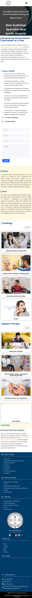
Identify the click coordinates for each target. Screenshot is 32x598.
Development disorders (16, 351)
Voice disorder (16, 421)
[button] (25, 3)
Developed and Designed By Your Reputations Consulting (17, 596)
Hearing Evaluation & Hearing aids (16, 251)
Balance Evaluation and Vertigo (16, 296)
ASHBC (9, 593)
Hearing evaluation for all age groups (16, 398)
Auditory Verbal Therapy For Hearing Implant (16, 273)
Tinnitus (16, 319)
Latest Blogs (5, 425)
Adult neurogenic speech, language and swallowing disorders (16, 374)
